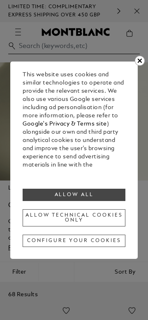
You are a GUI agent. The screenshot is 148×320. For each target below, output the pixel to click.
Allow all (74, 194)
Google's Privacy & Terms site (65, 124)
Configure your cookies (74, 240)
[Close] (140, 61)
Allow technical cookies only (74, 218)
